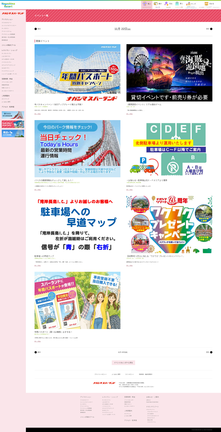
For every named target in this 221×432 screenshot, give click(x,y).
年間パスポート (6, 88)
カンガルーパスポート (8, 90)
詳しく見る (38, 114)
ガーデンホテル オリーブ (209, 7)
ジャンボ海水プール (9, 45)
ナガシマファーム (151, 422)
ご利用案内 (5, 96)
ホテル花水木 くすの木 (8, 59)
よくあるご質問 (6, 101)
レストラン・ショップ (9, 50)
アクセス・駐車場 (8, 107)
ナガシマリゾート (150, 409)
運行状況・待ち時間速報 (8, 37)
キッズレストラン (6, 53)
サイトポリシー (129, 374)
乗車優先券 (5, 40)
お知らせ (148, 400)
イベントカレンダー (7, 82)
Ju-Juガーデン (6, 68)
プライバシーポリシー (101, 374)
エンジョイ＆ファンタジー (9, 25)
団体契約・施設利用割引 (145, 374)
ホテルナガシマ (216, 7)
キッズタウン (5, 28)
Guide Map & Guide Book (152, 402)
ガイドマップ (5, 99)
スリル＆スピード (6, 22)
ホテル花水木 (201, 7)
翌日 (207, 29)
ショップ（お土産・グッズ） (9, 74)
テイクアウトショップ (8, 71)
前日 (39, 29)
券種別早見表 (5, 85)
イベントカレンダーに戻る (123, 362)
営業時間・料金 (7, 79)
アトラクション (7, 19)
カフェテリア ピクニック (8, 65)
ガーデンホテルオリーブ (153, 415)
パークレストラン (6, 62)
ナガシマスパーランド (152, 411)
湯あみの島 (150, 420)
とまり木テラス (6, 56)
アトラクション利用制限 (8, 34)
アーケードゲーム (6, 31)
